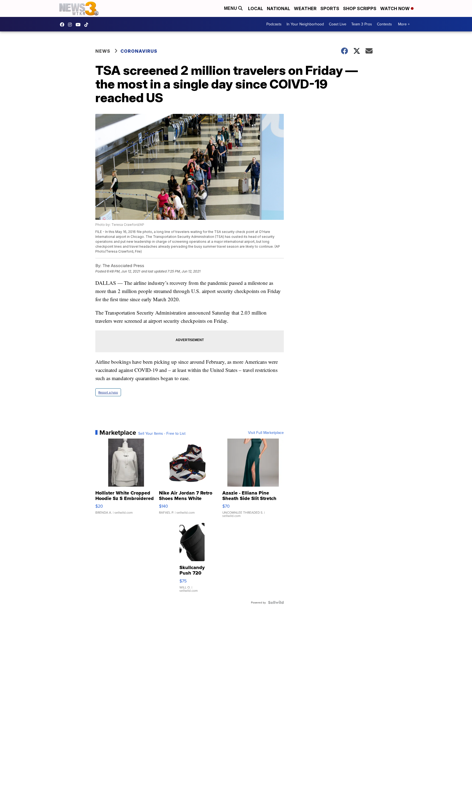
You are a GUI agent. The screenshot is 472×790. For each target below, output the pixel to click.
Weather (305, 8)
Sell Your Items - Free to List (161, 433)
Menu (231, 8)
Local (255, 8)
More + (404, 24)
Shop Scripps (359, 8)
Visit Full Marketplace (266, 432)
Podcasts (274, 24)
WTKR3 (63, 24)
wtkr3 (71, 24)
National (278, 8)
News (102, 51)
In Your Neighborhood (305, 24)
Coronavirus (138, 51)
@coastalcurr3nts (87, 24)
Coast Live (337, 24)
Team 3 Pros (361, 24)
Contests (384, 24)
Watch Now (395, 8)
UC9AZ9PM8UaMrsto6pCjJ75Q (79, 24)
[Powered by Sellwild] (276, 602)
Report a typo (108, 392)
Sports (329, 8)
